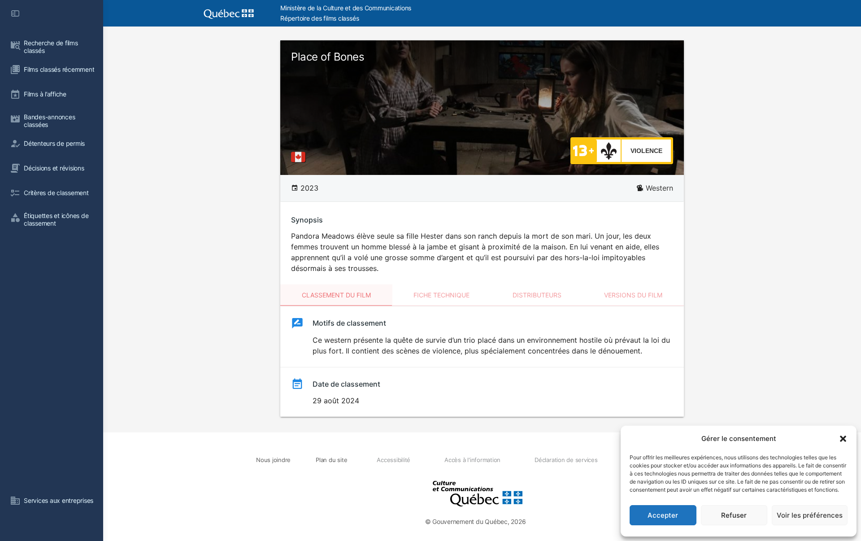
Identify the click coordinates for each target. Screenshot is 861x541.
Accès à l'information (472, 459)
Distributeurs (537, 295)
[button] (843, 438)
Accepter (663, 515)
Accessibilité (393, 459)
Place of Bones (327, 56)
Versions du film (633, 295)
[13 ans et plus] (583, 150)
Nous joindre (273, 459)
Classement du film (336, 295)
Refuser (734, 515)
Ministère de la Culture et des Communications (345, 8)
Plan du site (331, 459)
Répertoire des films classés (319, 18)
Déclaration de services (566, 459)
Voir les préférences (810, 515)
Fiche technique (441, 295)
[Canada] (300, 157)
